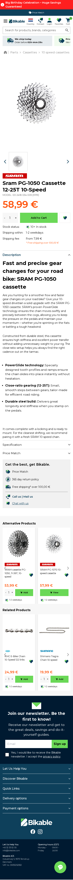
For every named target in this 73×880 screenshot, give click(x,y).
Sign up (60, 744)
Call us (16, 496)
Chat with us (20, 503)
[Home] (6, 52)
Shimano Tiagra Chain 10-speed (49, 658)
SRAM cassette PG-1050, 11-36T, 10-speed (15, 573)
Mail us (28, 496)
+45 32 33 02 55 (9, 847)
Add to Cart (39, 217)
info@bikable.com (11, 850)
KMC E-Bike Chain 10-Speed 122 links (15, 658)
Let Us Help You (14, 768)
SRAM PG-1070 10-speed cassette (50, 571)
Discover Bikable (15, 778)
